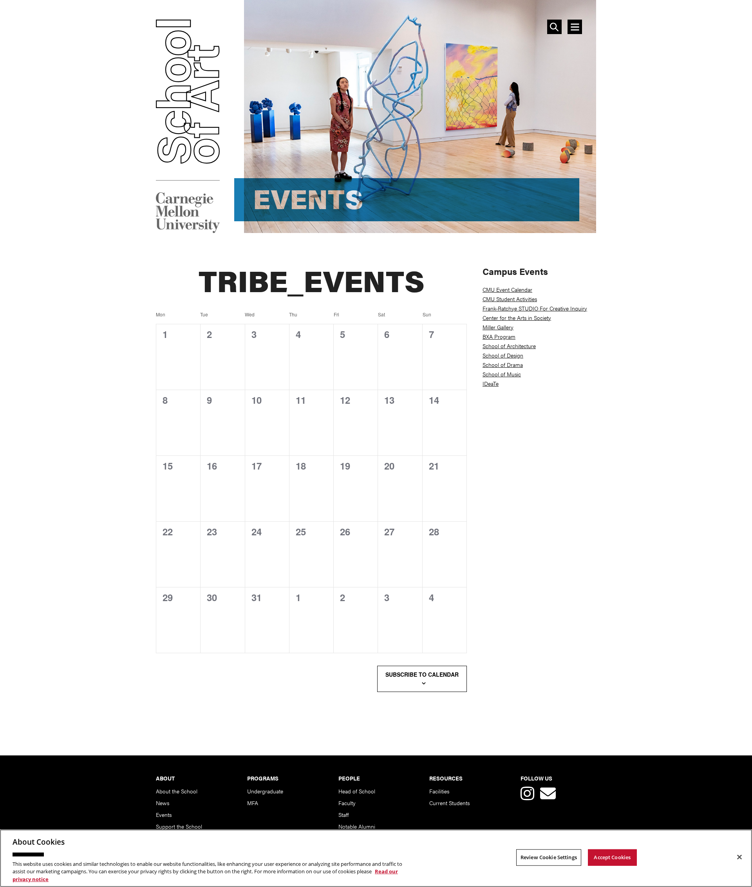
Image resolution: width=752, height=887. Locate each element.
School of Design (503, 355)
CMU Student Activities (510, 299)
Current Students (449, 803)
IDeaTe (491, 383)
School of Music (502, 374)
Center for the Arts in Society (517, 318)
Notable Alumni (356, 826)
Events (164, 814)
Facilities (439, 791)
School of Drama (503, 365)
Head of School (356, 791)
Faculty (347, 803)
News (162, 803)
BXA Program (499, 336)
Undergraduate (265, 791)
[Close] (739, 857)
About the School (176, 791)
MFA (252, 803)
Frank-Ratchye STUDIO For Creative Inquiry (535, 308)
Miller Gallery (498, 327)
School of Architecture (509, 346)
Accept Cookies (612, 857)
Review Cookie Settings (549, 857)
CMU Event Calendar (507, 289)
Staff (343, 814)
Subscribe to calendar (422, 674)
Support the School (179, 826)
